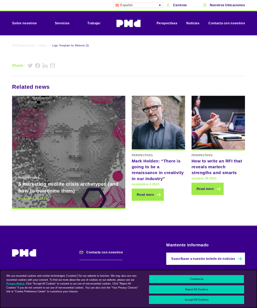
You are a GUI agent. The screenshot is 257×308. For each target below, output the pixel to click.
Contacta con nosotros (226, 23)
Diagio (43, 45)
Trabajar (93, 23)
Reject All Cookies (196, 289)
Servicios (62, 23)
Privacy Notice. (15, 283)
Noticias (192, 23)
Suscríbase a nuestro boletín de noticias (203, 258)
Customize (196, 278)
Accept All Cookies (197, 299)
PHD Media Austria (23, 45)
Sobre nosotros (24, 23)
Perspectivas (167, 23)
